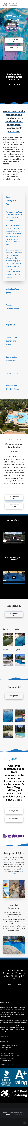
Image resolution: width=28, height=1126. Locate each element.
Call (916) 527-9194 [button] (14, 40)
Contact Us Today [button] (14, 48)
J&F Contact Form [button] (14, 505)
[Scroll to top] (24, 1123)
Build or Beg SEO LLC (16, 1114)
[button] (24, 4)
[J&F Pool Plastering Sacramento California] (10, 4)
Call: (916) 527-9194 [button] (13, 497)
